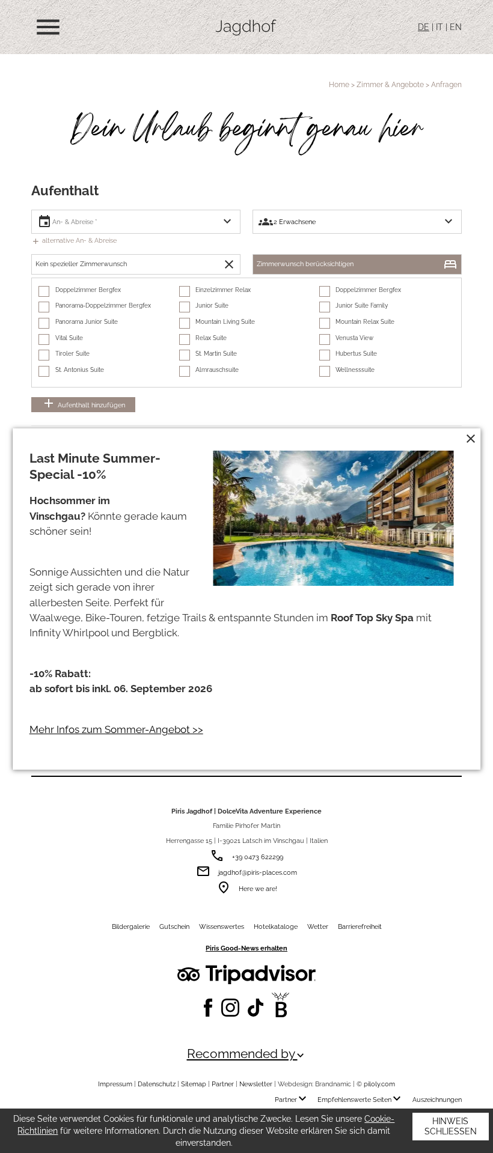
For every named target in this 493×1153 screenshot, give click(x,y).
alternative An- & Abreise (74, 240)
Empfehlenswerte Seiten (360, 1099)
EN (456, 27)
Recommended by (247, 1054)
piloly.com (379, 1084)
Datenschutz (157, 1084)
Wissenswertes (221, 926)
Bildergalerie (131, 926)
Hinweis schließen (450, 1126)
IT (439, 27)
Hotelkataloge (276, 926)
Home (339, 84)
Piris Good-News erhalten (246, 948)
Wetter (317, 926)
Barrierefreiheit (360, 926)
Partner (223, 1084)
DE (423, 27)
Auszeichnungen (437, 1099)
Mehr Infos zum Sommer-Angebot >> (116, 729)
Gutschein (174, 926)
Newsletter (255, 1084)
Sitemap (193, 1084)
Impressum (115, 1084)
